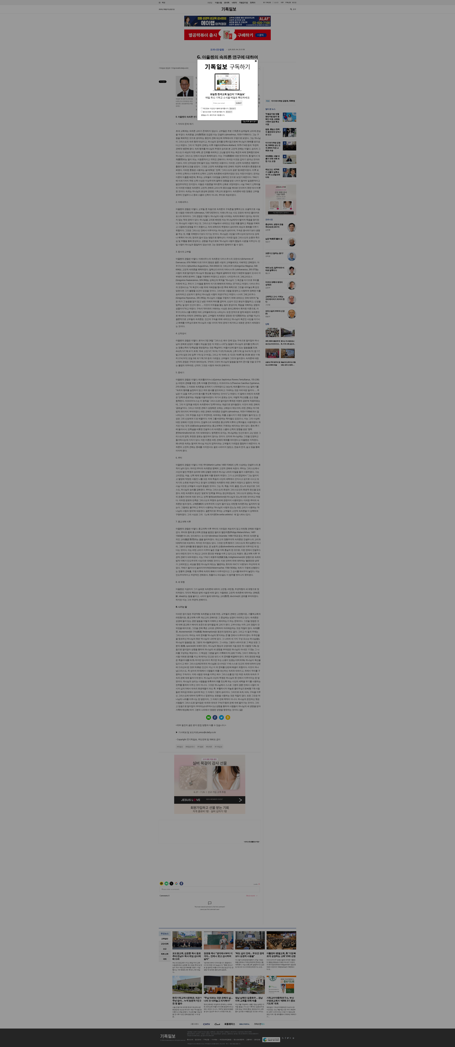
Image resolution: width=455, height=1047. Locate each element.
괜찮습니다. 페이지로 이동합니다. (213, 115)
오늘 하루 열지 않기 (250, 121)
